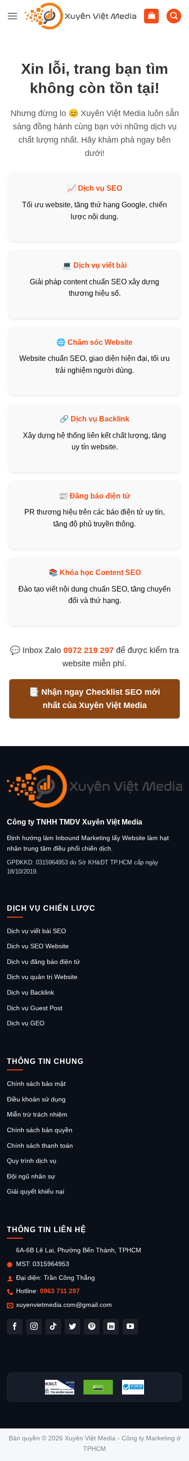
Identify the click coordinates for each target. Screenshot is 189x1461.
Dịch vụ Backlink (100, 419)
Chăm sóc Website (100, 342)
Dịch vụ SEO (100, 188)
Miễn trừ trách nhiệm (37, 1114)
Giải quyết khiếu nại (35, 1191)
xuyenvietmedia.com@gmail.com (64, 1304)
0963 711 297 (60, 1291)
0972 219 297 (88, 650)
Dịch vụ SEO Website (38, 946)
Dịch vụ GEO (25, 1023)
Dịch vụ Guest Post (34, 1008)
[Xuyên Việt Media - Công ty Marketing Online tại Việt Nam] (81, 16)
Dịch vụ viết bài (100, 265)
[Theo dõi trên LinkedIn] (111, 1326)
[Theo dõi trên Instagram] (34, 1326)
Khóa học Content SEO (100, 572)
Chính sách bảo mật (36, 1083)
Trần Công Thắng (69, 1277)
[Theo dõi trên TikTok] (53, 1326)
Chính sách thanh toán (40, 1145)
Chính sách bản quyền (39, 1130)
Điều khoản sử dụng (36, 1099)
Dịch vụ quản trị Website (42, 976)
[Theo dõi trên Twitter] (72, 1326)
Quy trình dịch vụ (31, 1160)
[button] (12, 16)
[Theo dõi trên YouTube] (130, 1326)
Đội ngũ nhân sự (31, 1176)
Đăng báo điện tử (100, 496)
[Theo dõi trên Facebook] (14, 1326)
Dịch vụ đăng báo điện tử (43, 961)
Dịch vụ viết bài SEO (36, 931)
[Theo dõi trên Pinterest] (92, 1326)
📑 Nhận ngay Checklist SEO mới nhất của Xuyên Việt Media (94, 698)
